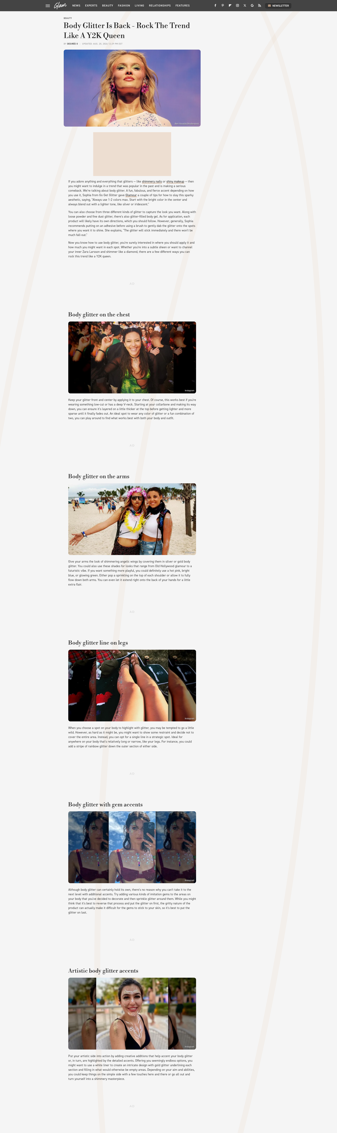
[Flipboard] (230, 7)
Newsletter (280, 6)
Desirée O (72, 43)
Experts (91, 5)
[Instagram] (237, 7)
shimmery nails (152, 181)
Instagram (189, 391)
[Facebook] (215, 7)
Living (139, 5)
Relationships (160, 5)
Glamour (131, 195)
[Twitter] (245, 7)
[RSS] (260, 7)
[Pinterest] (223, 7)
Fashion (124, 5)
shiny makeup (175, 181)
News (76, 5)
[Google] (252, 7)
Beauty (107, 5)
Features (183, 5)
